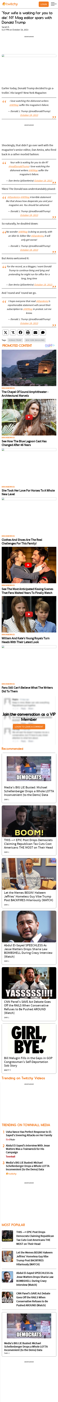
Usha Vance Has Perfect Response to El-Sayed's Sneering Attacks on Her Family (29, 1134)
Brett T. (7, 1070)
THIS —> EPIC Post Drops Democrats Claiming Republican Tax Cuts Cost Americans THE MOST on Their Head (28, 844)
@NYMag (13, 105)
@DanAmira (13, 197)
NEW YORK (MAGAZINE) (35, 340)
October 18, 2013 (29, 115)
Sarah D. (6, 27)
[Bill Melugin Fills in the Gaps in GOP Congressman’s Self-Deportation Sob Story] (29, 1039)
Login (44, 4)
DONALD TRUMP (15, 340)
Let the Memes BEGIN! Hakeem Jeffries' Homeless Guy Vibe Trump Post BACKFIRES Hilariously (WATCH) (28, 896)
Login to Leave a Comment (29, 726)
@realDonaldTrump (18, 166)
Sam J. (6, 800)
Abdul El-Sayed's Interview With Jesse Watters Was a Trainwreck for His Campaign (28, 1149)
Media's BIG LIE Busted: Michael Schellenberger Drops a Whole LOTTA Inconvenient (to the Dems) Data (29, 791)
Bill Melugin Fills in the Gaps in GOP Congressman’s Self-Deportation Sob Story (28, 1062)
